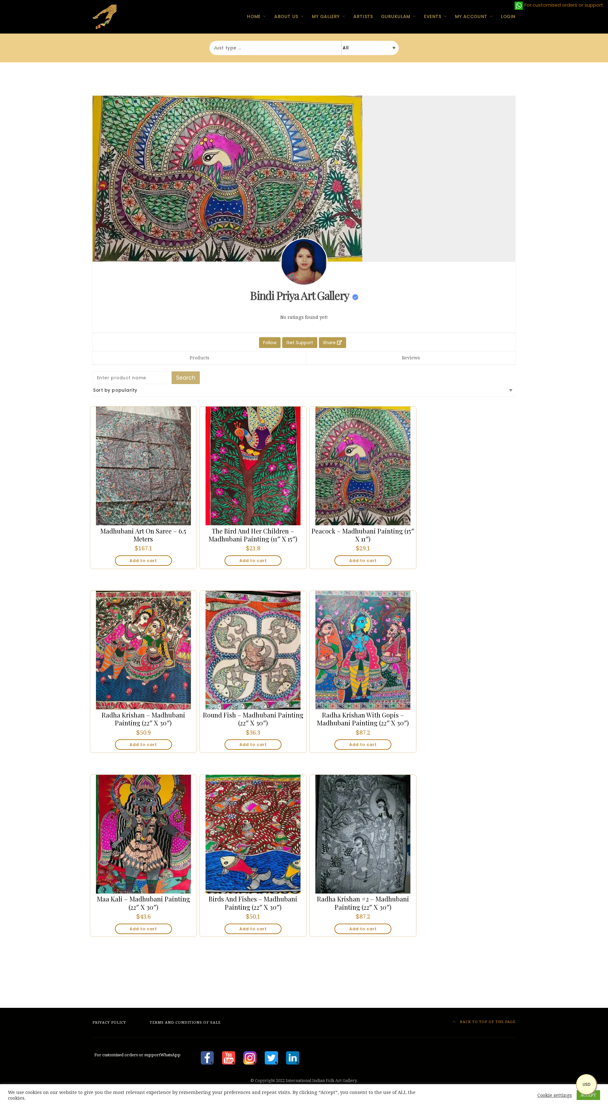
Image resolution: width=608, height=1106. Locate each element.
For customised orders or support (136, 1054)
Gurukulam (395, 16)
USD (586, 1084)
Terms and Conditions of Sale (185, 1023)
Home (253, 16)
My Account (471, 16)
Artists (363, 16)
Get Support (299, 342)
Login (508, 16)
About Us (286, 16)
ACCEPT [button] (588, 1095)
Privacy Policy (109, 1023)
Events (432, 16)
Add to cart (143, 560)
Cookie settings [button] (554, 1095)
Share (330, 342)
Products (199, 357)
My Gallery (326, 16)
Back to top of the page (487, 1022)
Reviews (411, 357)
